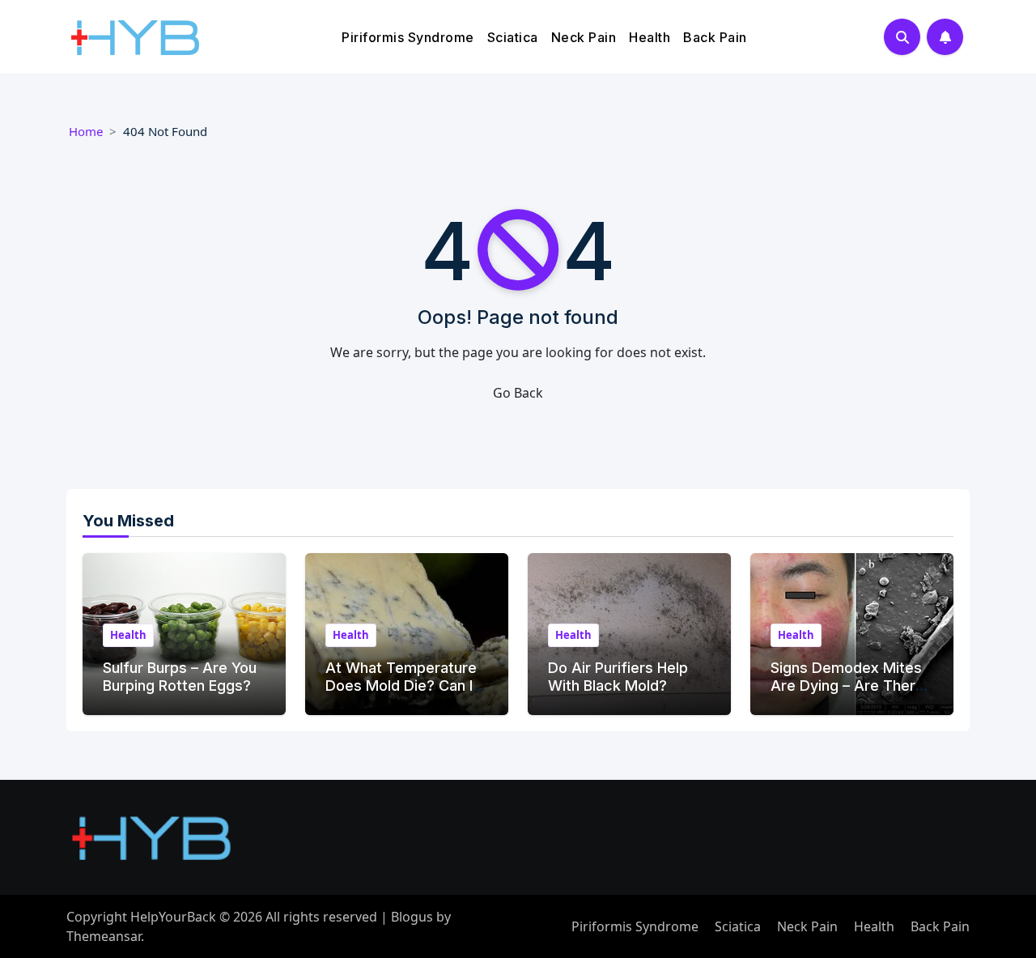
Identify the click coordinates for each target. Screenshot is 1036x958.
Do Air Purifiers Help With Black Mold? (618, 676)
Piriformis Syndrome (408, 37)
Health (649, 37)
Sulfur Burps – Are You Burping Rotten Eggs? (180, 676)
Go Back (518, 393)
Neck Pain (584, 37)
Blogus (412, 917)
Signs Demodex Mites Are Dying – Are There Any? (847, 685)
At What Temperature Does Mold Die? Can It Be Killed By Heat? (401, 685)
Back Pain (715, 37)
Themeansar (103, 936)
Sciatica (512, 37)
